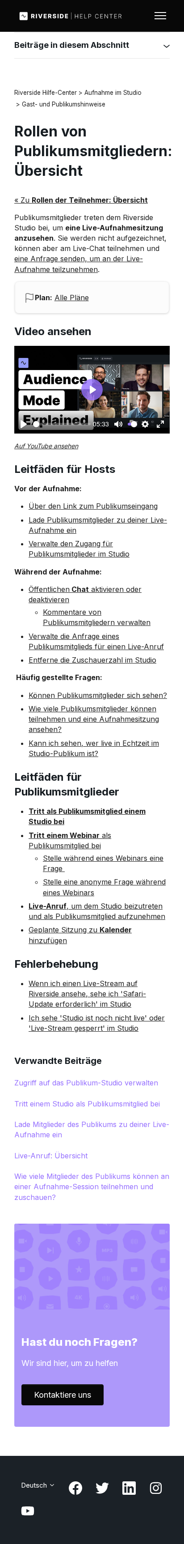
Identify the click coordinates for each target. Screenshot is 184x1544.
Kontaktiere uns (62, 1394)
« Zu (81, 200)
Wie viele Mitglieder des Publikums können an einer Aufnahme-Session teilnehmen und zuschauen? (91, 1186)
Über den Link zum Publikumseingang (93, 506)
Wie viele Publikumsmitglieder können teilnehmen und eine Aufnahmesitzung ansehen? (94, 719)
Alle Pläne (71, 297)
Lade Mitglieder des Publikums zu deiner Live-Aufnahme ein (91, 1129)
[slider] (62, 424)
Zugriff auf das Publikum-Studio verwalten (86, 1082)
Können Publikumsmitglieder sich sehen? (98, 695)
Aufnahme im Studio (113, 92)
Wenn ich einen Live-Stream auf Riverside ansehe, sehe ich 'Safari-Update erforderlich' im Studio (87, 993)
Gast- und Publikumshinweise (63, 104)
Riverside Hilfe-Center (45, 92)
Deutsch (35, 1485)
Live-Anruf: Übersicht (51, 1155)
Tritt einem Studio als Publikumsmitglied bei (87, 1103)
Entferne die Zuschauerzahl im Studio (92, 659)
